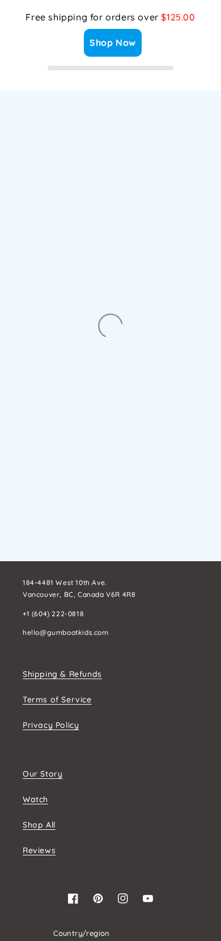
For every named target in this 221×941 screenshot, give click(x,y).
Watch (35, 799)
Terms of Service (57, 699)
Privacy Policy (51, 725)
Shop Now (113, 42)
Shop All (39, 825)
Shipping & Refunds (62, 674)
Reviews (39, 850)
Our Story (42, 774)
